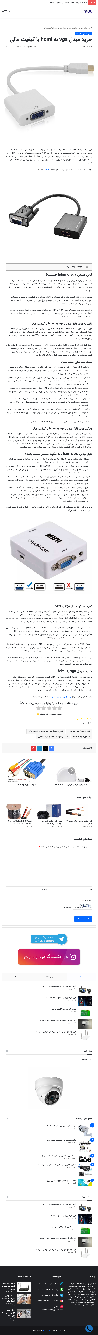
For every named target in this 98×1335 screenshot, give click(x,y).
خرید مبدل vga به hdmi (78, 731)
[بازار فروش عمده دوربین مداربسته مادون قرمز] (85, 1158)
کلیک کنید (40, 1289)
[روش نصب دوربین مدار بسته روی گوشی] (24, 1313)
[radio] (59, 709)
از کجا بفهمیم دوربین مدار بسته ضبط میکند (8, 1298)
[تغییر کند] (87, 11)
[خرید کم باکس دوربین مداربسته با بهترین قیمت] (85, 1024)
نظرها (17, 976)
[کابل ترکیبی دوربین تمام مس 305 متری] (79, 811)
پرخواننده (49, 976)
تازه (81, 976)
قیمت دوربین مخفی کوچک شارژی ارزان (61, 1180)
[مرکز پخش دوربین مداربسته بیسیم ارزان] (85, 1146)
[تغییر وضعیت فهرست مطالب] (86, 267)
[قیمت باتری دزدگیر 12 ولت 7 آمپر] (85, 1012)
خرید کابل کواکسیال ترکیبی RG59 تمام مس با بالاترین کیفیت (19, 822)
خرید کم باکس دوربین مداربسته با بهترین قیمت (58, 1020)
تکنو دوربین (46, 1330)
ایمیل (90, 889)
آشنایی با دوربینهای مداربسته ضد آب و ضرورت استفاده (56, 1164)
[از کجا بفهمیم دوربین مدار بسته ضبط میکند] (24, 1299)
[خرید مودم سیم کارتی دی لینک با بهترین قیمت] (24, 1287)
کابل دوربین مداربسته (78, 28)
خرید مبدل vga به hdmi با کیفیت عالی (45, 731)
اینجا (47, 169)
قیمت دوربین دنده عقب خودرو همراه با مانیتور (58, 986)
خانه (89, 28)
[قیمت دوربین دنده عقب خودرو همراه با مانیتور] (85, 990)
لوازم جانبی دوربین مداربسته (60, 696)
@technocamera (47, 1295)
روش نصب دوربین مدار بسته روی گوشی (8, 1313)
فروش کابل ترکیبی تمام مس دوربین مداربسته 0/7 (51, 822)
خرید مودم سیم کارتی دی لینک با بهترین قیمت (8, 1286)
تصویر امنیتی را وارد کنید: (70, 907)
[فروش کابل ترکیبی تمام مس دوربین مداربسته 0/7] (49, 811)
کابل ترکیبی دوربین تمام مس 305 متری (79, 822)
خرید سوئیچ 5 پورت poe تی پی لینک (73, 2)
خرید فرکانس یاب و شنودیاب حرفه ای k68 (60, 997)
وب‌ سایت (43, 889)
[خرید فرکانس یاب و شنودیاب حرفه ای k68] (85, 1001)
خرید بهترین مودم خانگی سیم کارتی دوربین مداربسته (56, 1031)
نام (91, 879)
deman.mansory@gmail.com (52, 1309)
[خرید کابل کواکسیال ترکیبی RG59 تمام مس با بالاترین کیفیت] (19, 811)
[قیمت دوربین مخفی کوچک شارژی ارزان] (85, 1182)
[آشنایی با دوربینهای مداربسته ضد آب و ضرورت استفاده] (85, 1171)
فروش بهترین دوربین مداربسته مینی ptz (60, 1125)
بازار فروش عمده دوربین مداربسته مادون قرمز (59, 1155)
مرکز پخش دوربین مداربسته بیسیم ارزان (61, 1140)
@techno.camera (44, 1301)
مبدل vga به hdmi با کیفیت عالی (52, 736)
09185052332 (43, 1283)
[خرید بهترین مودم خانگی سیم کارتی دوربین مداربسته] (85, 1035)
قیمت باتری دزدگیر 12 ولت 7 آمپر (64, 1009)
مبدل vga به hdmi (81, 736)
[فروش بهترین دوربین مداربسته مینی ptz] (85, 1131)
